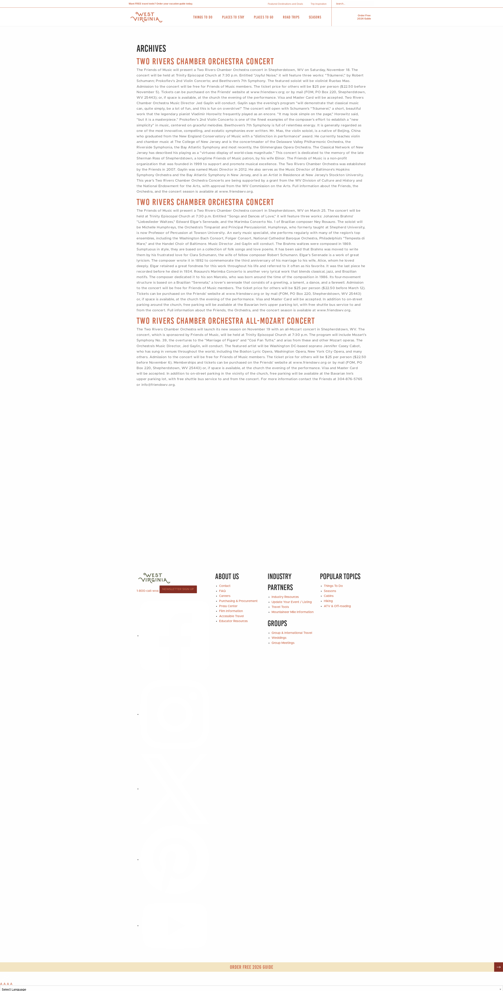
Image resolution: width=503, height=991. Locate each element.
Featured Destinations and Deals (285, 4)
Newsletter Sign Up (178, 589)
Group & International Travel (292, 632)
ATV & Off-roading (337, 606)
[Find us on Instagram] (174, 714)
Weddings (279, 637)
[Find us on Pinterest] (174, 859)
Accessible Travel (231, 616)
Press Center (228, 606)
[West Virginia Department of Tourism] (146, 17)
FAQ (222, 591)
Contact (224, 585)
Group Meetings (283, 642)
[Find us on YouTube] (174, 925)
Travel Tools (280, 607)
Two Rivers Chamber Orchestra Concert (205, 61)
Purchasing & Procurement (238, 601)
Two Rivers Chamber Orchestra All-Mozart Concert (226, 320)
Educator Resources (233, 621)
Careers (224, 596)
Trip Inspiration (319, 4)
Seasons (330, 591)
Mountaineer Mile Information (293, 612)
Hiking (328, 601)
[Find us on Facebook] (174, 635)
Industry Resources (285, 596)
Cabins (329, 596)
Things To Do (333, 585)
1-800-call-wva (148, 590)
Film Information (231, 611)
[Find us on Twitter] (174, 788)
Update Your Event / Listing (292, 602)
